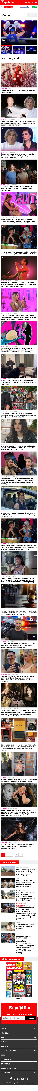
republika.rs (16, 1083)
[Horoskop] (32, 2)
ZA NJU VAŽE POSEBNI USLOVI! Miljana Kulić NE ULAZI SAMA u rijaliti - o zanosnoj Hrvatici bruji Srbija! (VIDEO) (18, 515)
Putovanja (6, 1059)
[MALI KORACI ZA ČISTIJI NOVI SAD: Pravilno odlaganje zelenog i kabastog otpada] (8, 871)
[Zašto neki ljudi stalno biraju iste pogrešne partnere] (8, 926)
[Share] (2, 65)
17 (17, 855)
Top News (5, 1064)
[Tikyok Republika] (15, 1078)
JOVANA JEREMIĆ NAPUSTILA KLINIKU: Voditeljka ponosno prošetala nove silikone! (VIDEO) (19, 780)
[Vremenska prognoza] (29, 2)
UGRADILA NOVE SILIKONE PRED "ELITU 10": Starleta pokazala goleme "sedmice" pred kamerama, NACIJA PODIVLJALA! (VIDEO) (17, 350)
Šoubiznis (4, 88)
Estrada (4, 119)
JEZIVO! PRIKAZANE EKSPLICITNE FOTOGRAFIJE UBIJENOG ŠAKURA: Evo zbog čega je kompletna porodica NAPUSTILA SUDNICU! (19, 612)
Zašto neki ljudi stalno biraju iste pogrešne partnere (25, 926)
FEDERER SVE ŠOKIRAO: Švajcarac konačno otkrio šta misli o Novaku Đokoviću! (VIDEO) (26, 883)
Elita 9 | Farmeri (8, 1051)
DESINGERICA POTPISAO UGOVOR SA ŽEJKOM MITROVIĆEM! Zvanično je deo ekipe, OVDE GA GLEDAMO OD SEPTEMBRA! (18, 123)
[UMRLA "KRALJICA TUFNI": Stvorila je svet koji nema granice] (19, 75)
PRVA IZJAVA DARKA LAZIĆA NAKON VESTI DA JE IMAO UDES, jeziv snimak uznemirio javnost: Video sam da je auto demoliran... (19, 645)
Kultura (3, 184)
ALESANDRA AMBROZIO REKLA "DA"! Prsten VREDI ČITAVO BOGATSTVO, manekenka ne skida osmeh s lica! (17, 846)
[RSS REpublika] (23, 1078)
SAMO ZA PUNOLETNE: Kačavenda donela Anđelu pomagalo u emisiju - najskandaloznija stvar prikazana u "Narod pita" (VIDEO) (18, 221)
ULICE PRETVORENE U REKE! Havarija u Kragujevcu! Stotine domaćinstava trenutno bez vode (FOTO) (25, 896)
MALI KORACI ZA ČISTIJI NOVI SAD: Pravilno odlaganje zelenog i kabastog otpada (25, 872)
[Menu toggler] (35, 2)
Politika (19, 903)
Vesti (16, 7)
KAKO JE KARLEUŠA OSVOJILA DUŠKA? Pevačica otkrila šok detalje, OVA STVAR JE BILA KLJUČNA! (19, 253)
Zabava (4, 1046)
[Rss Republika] (18, 1078)
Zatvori (31, 14)
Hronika (3, 708)
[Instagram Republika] (27, 1078)
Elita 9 (3, 152)
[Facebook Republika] (11, 1078)
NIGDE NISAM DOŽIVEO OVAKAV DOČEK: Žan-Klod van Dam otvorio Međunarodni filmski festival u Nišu (17, 188)
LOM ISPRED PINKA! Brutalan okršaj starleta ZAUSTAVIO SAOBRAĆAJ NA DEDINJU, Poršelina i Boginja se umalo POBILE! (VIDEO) (19, 415)
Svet (17, 934)
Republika (5, 1073)
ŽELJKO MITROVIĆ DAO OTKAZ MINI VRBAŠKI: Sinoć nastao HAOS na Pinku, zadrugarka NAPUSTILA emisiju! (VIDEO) (17, 156)
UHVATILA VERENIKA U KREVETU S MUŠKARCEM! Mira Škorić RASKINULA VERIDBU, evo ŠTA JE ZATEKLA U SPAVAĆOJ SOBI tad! (18, 448)
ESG (17, 867)
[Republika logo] (8, 2)
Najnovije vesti (9, 862)
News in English (8, 1068)
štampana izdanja (13, 959)
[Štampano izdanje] (19, 980)
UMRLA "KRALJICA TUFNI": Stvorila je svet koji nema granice (18, 91)
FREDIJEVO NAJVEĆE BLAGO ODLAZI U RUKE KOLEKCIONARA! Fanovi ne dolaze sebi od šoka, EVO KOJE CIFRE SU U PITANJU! (18, 284)
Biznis (4, 1055)
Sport (4, 1042)
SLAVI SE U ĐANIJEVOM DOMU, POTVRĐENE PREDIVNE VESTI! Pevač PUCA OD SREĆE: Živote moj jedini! (18, 382)
